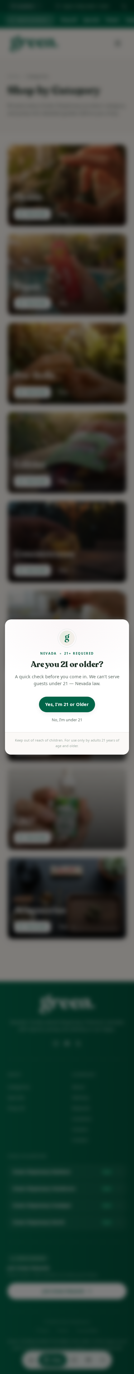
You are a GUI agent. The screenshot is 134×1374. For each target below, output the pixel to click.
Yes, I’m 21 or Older (67, 704)
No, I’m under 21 (67, 720)
